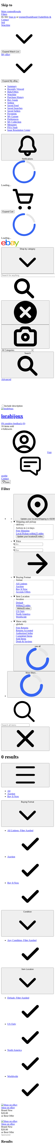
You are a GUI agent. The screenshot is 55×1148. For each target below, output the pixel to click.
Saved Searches (14, 108)
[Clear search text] (25, 739)
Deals (28, 17)
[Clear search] (25, 312)
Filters (4, 14)
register (22, 17)
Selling (10, 102)
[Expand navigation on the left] (25, 775)
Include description (13, 406)
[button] (27, 365)
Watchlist (11, 94)
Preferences (12, 119)
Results (17, 11)
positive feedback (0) (13, 423)
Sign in (12, 17)
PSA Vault (12, 127)
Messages (12, 124)
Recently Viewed (15, 89)
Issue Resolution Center (18, 130)
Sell (3, 22)
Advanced (6, 379)
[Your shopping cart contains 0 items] (24, 208)
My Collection (14, 122)
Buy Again (12, 100)
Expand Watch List (10, 51)
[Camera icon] (25, 337)
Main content (7, 11)
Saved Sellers (13, 111)
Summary (12, 86)
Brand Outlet (37, 17)
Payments (12, 113)
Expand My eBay (10, 81)
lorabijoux (12, 416)
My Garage (12, 116)
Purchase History (15, 97)
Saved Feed (13, 105)
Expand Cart (7, 211)
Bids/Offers (12, 91)
